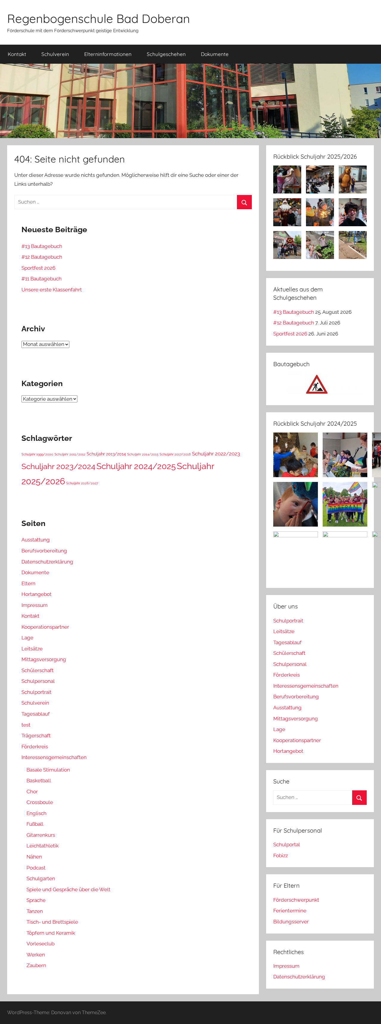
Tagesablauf (35, 714)
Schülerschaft (37, 670)
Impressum (34, 605)
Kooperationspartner (45, 627)
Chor (32, 791)
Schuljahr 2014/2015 (142, 454)
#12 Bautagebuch (41, 257)
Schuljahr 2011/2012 (69, 454)
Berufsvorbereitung (44, 551)
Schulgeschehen (166, 54)
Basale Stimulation (48, 770)
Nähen (34, 857)
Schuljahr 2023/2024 (58, 466)
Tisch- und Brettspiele (52, 922)
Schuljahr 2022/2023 (216, 454)
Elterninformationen (108, 54)
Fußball (34, 824)
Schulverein (55, 54)
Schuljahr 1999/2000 (37, 454)
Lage (27, 638)
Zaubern (36, 965)
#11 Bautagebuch (41, 279)
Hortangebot (36, 594)
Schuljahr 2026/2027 (82, 483)
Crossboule (39, 802)
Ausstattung (35, 540)
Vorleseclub (40, 944)
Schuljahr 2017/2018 (175, 454)
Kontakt (17, 54)
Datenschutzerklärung (47, 562)
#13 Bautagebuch (41, 246)
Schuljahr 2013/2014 (106, 454)
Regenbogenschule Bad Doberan (98, 18)
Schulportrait (36, 692)
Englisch (36, 813)
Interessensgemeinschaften (54, 757)
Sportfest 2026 (38, 268)
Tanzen (34, 911)
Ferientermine (289, 911)
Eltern (28, 583)
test (25, 725)
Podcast (36, 868)
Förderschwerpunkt (296, 900)
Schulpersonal (38, 681)
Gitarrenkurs (40, 835)
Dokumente (215, 54)
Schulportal (286, 844)
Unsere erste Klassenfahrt (51, 290)
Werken (35, 955)
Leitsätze (32, 649)
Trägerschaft (36, 736)
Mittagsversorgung (43, 659)
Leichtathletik (42, 846)
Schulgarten (40, 878)
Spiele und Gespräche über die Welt (68, 889)
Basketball (38, 780)
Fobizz (280, 855)
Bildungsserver (291, 922)
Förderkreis (34, 747)
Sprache (36, 900)
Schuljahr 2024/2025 (136, 466)
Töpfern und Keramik (50, 933)
